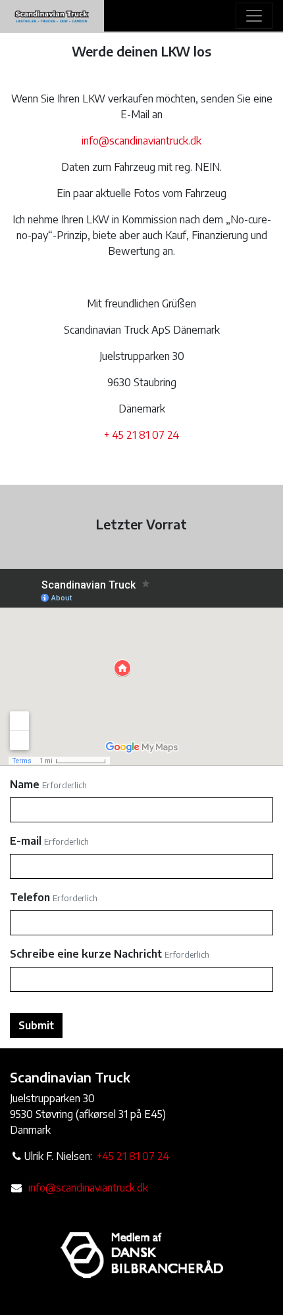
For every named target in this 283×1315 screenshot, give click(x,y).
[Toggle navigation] (254, 16)
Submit (36, 1025)
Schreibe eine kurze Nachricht (86, 953)
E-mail (25, 840)
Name (24, 784)
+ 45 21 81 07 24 (141, 434)
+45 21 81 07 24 (133, 1156)
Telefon (30, 897)
